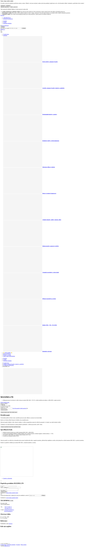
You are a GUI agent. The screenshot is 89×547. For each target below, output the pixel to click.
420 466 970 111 (8, 508)
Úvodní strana (6, 34)
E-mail (2, 486)
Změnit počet (3, 408)
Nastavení (3, 5)
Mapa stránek (23, 544)
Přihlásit (43, 495)
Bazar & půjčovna (7, 353)
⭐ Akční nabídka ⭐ (7, 352)
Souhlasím (8, 5)
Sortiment (5, 35)
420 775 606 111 (8, 506)
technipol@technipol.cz (9, 509)
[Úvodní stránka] (5, 25)
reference (10, 523)
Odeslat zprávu (4, 491)
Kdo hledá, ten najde (5, 28)
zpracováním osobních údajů (12, 492)
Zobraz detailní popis (5, 402)
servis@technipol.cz (8, 511)
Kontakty (5, 21)
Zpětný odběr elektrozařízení (9, 356)
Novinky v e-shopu (7, 355)
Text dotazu (3, 490)
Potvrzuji (2, 15)
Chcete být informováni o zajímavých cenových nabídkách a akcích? (15, 495)
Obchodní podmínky (7, 23)
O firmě (4, 22)
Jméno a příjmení (4, 487)
